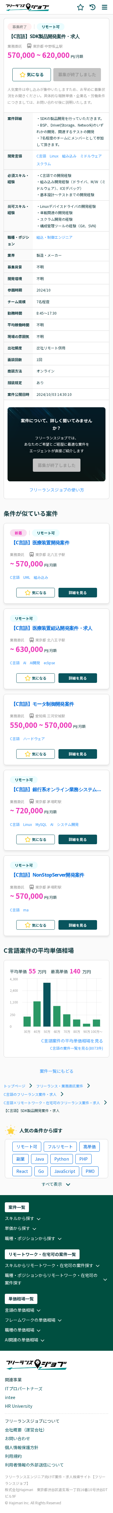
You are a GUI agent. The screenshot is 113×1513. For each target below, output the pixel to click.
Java (39, 1159)
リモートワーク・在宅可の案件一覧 (42, 1254)
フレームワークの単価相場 (30, 1320)
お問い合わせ (17, 1438)
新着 (18, 532)
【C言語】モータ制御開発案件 (42, 704)
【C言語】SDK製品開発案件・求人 (44, 36)
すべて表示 (52, 1184)
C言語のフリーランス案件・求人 (30, 1094)
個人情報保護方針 (22, 1447)
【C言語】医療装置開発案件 (40, 542)
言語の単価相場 (19, 1310)
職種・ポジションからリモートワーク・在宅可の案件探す (51, 1279)
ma (26, 909)
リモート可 (51, 26)
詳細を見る (78, 592)
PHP (83, 1159)
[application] (56, 1007)
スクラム (43, 163)
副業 (20, 1159)
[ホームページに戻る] (27, 7)
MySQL (41, 824)
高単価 (89, 1147)
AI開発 (35, 662)
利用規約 (13, 1456)
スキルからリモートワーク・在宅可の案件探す (49, 1265)
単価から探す (17, 1228)
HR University (18, 1406)
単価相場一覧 (21, 1299)
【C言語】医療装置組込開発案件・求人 (51, 628)
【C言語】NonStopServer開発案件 (47, 875)
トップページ (14, 1085)
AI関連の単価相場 (21, 1340)
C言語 (41, 155)
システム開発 (68, 824)
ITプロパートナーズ (23, 1389)
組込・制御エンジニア (54, 237)
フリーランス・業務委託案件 (59, 1085)
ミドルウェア (91, 155)
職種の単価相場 (19, 1330)
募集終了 (19, 26)
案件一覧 (16, 1207)
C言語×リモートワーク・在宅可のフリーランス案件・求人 (52, 1102)
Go (41, 1171)
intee (10, 1397)
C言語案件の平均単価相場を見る (72, 1041)
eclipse (49, 662)
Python (61, 1159)
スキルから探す (19, 1218)
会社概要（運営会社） (26, 1430)
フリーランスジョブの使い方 (56, 490)
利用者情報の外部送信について (34, 1465)
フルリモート (60, 1147)
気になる (35, 74)
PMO (90, 1171)
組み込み (69, 155)
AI (24, 662)
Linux (54, 155)
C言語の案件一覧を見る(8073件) (76, 1048)
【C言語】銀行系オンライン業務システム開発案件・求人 (56, 790)
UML (26, 577)
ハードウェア (34, 738)
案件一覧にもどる (57, 1071)
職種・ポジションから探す (30, 1238)
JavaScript (64, 1171)
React (22, 1171)
